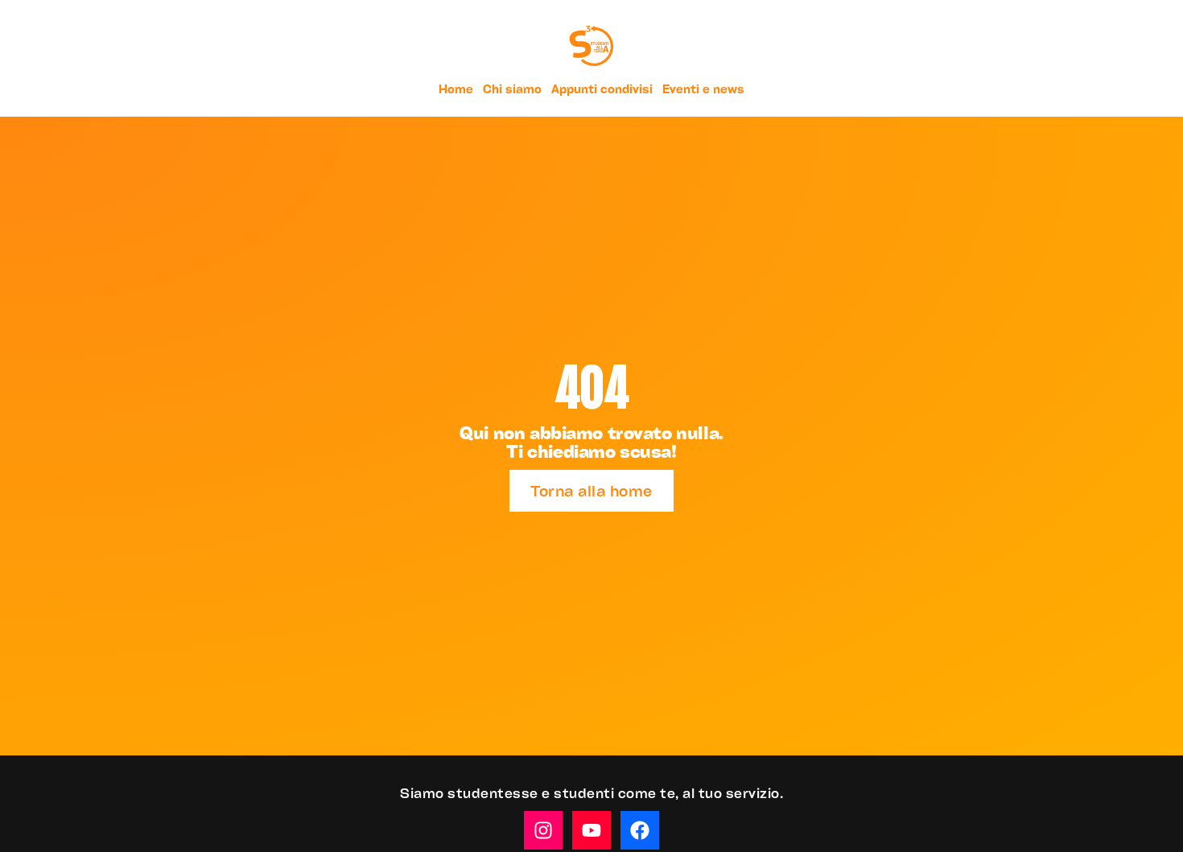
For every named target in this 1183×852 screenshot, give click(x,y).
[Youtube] (591, 830)
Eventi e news (703, 89)
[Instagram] (543, 830)
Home (456, 89)
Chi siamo (512, 89)
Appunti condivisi (602, 89)
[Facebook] (639, 830)
